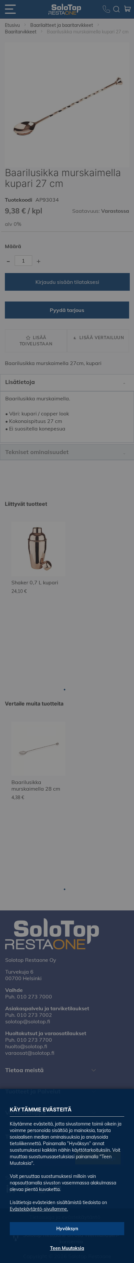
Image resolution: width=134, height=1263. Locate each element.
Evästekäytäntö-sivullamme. (39, 1209)
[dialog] (67, 631)
